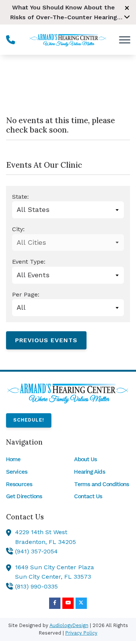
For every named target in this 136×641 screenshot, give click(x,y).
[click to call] (10, 39)
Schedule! (28, 420)
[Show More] (127, 17)
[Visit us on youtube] (68, 603)
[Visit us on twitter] (81, 603)
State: (20, 196)
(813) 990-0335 (36, 586)
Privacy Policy (81, 633)
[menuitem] (34, 459)
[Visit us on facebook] (54, 603)
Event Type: (28, 261)
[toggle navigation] (124, 40)
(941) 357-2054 (36, 551)
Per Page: (25, 294)
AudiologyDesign (68, 625)
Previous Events (46, 340)
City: (18, 229)
